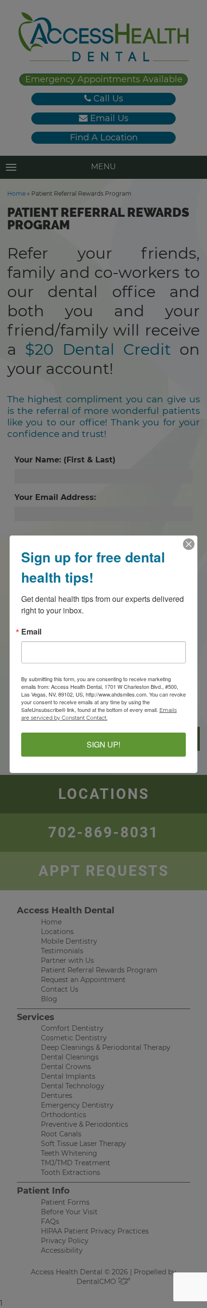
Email (31, 631)
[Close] (188, 544)
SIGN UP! (103, 744)
